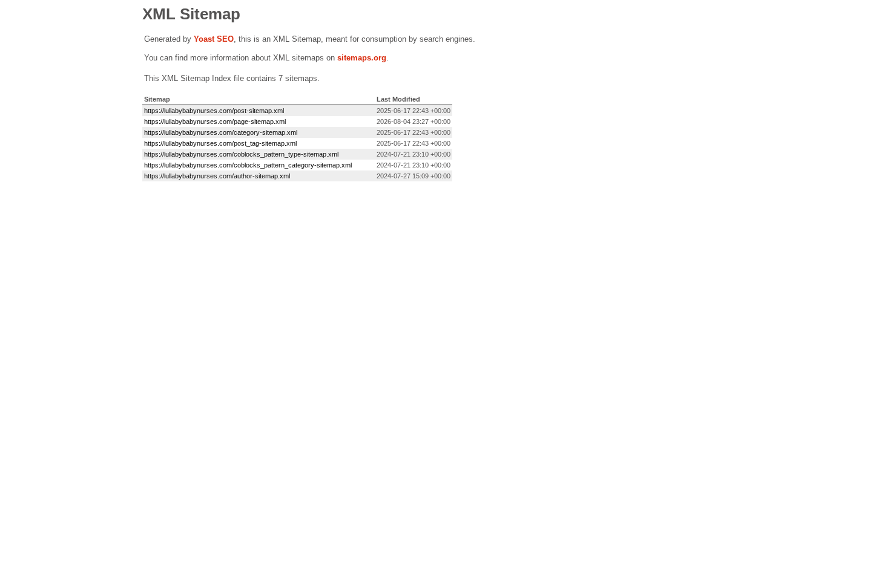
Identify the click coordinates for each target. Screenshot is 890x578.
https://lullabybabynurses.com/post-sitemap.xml (214, 110)
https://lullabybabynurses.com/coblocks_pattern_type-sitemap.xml (241, 154)
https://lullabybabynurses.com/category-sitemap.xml (220, 132)
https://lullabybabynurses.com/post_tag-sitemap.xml (220, 143)
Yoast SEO (214, 39)
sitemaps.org (361, 57)
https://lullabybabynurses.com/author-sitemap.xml (217, 176)
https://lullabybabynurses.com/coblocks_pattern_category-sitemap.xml (248, 165)
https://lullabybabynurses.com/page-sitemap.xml (215, 121)
